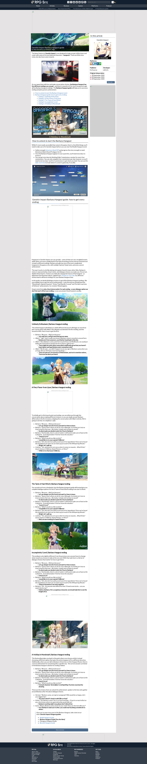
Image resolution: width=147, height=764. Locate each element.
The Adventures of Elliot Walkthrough (83, 8)
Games (80, 6)
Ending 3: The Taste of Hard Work (50, 100)
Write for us (35, 756)
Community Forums (58, 758)
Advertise (34, 758)
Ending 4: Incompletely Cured (48, 102)
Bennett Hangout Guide (47, 722)
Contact (34, 759)
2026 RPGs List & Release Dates (47, 8)
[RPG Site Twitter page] (68, 2)
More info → (111, 82)
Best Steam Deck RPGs (64, 8)
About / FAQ (35, 751)
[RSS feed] (85, 2)
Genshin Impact (102, 40)
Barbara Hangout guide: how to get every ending (51, 94)
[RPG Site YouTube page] (74, 2)
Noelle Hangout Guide (47, 717)
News (38, 6)
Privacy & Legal (35, 754)
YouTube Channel (57, 752)
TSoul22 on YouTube (68, 275)
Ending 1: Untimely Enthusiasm (49, 96)
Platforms (94, 6)
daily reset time (40, 162)
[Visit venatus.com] (75, 78)
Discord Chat (56, 756)
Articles (52, 6)
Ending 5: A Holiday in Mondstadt (49, 103)
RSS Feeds (34, 761)
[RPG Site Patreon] (82, 2)
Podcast (109, 6)
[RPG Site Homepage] (39, 2)
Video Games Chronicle (80, 752)
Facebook (55, 754)
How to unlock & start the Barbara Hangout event (51, 93)
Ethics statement (36, 752)
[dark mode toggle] (114, 2)
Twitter (55, 751)
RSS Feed (55, 759)
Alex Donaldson (39, 49)
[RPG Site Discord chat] (79, 2)
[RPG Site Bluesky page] (77, 2)
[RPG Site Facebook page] (71, 2)
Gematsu (76, 755)
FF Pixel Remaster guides (102, 8)
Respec (76, 751)
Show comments (60, 729)
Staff (33, 755)
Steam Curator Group (58, 755)
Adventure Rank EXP (52, 150)
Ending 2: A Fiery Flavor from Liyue (50, 98)
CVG (75, 754)
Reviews (66, 6)
